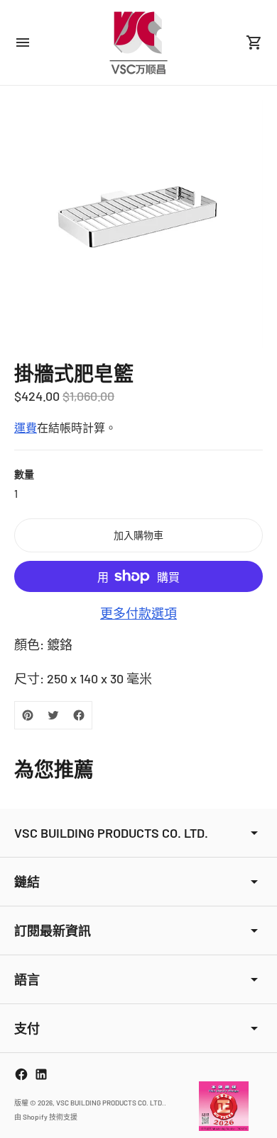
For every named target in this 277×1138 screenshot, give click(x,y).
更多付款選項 (138, 613)
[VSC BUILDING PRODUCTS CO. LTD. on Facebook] (21, 1074)
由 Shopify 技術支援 (45, 1117)
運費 (25, 427)
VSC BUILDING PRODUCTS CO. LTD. (110, 1102)
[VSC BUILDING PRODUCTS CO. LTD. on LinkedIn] (41, 1074)
